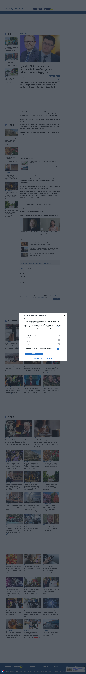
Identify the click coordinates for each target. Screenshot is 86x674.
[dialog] (43, 337)
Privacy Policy (50, 358)
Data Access (43, 358)
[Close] (65, 316)
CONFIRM (34, 353)
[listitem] (43, 333)
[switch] (58, 335)
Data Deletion (36, 358)
